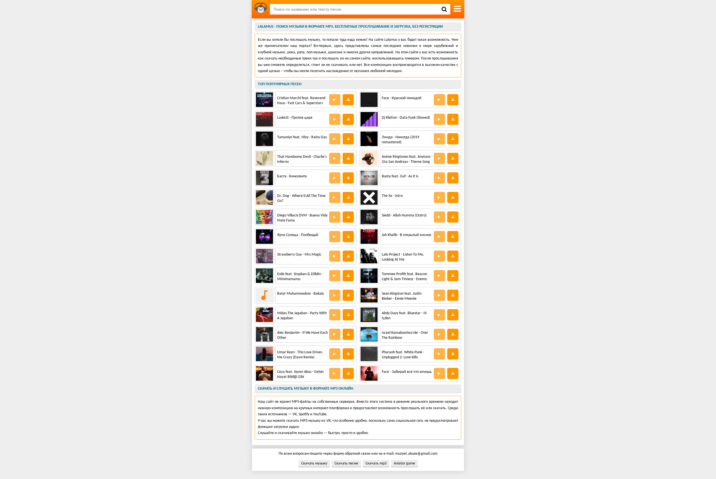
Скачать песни (346, 463)
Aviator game (404, 463)
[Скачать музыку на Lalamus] (261, 9)
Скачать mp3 (376, 463)
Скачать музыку (314, 463)
